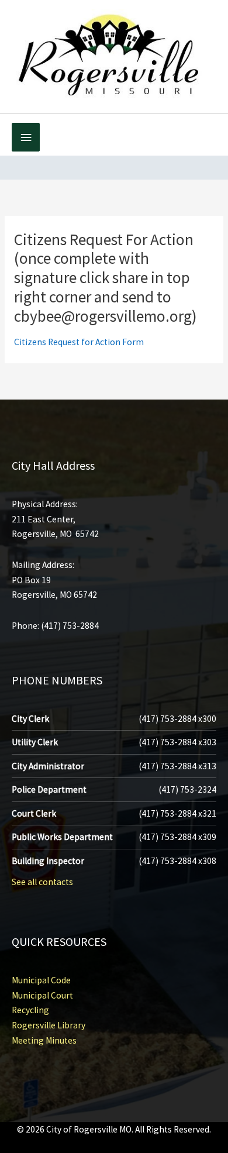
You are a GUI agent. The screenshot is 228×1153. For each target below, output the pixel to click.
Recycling (30, 1010)
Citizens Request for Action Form (79, 341)
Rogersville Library (48, 1025)
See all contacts (42, 881)
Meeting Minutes (44, 1040)
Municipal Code (41, 980)
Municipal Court (42, 995)
